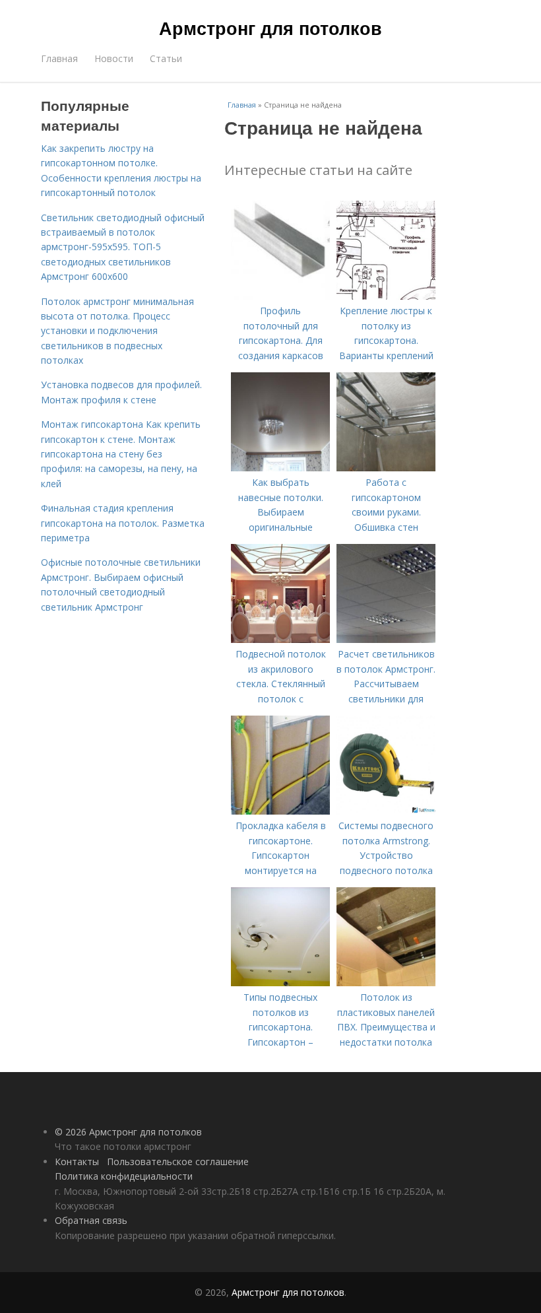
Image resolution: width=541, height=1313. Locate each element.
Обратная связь (91, 1220)
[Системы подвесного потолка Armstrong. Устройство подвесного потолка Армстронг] (385, 811)
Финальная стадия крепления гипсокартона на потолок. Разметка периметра (123, 523)
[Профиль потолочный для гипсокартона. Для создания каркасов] (280, 296)
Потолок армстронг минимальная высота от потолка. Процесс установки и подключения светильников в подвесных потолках (117, 331)
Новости (113, 58)
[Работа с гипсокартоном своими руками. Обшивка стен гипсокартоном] (385, 467)
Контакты (77, 1161)
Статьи (166, 58)
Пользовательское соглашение (178, 1161)
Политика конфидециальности (124, 1176)
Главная (59, 58)
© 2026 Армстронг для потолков (128, 1132)
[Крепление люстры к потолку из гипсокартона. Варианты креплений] (385, 296)
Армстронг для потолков (270, 27)
